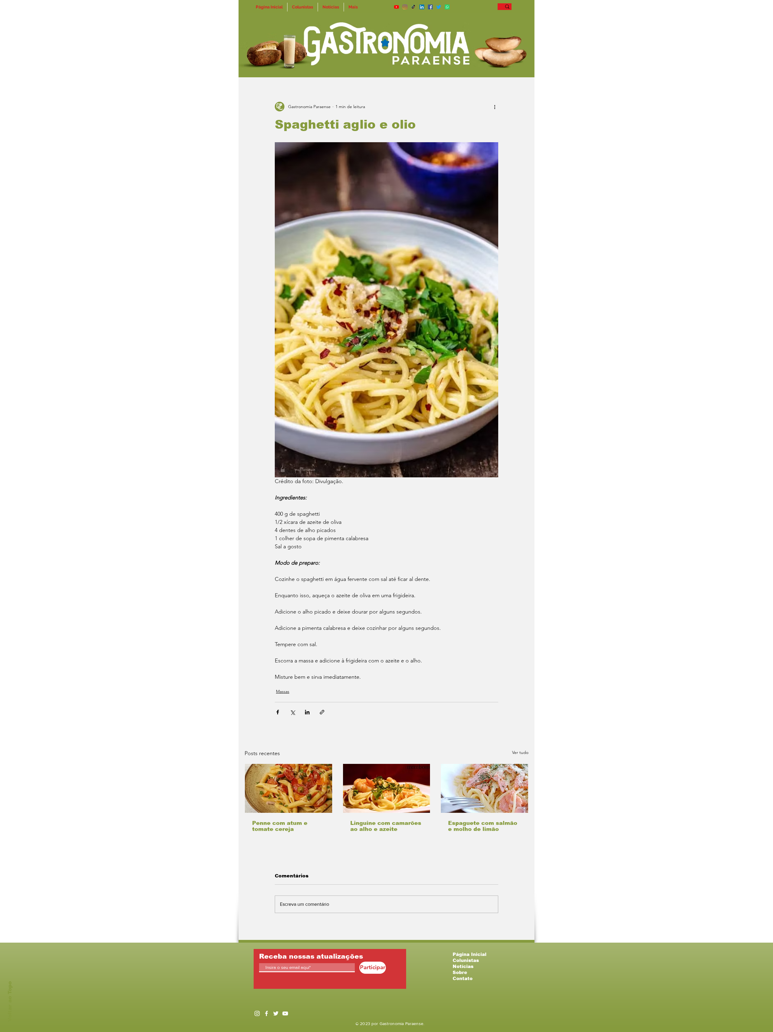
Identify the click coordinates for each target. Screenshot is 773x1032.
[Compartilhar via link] (322, 712)
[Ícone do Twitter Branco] (275, 1013)
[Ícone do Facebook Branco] (266, 1013)
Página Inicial (469, 954)
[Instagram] (405, 7)
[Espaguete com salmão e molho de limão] (484, 788)
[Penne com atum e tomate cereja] (288, 788)
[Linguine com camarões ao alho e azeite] (386, 788)
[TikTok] (413, 7)
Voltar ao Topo (10, 1001)
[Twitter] (438, 7)
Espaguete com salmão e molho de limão (482, 826)
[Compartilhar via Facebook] (278, 712)
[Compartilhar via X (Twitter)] (292, 712)
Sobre (460, 972)
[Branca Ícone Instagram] (257, 1013)
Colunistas (466, 960)
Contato (463, 978)
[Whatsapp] (447, 7)
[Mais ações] (494, 106)
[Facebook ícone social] (430, 7)
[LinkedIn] (421, 7)
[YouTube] (396, 7)
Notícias (463, 966)
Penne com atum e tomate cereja (279, 826)
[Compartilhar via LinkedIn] (307, 712)
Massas (282, 691)
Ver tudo (520, 752)
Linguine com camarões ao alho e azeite (385, 826)
